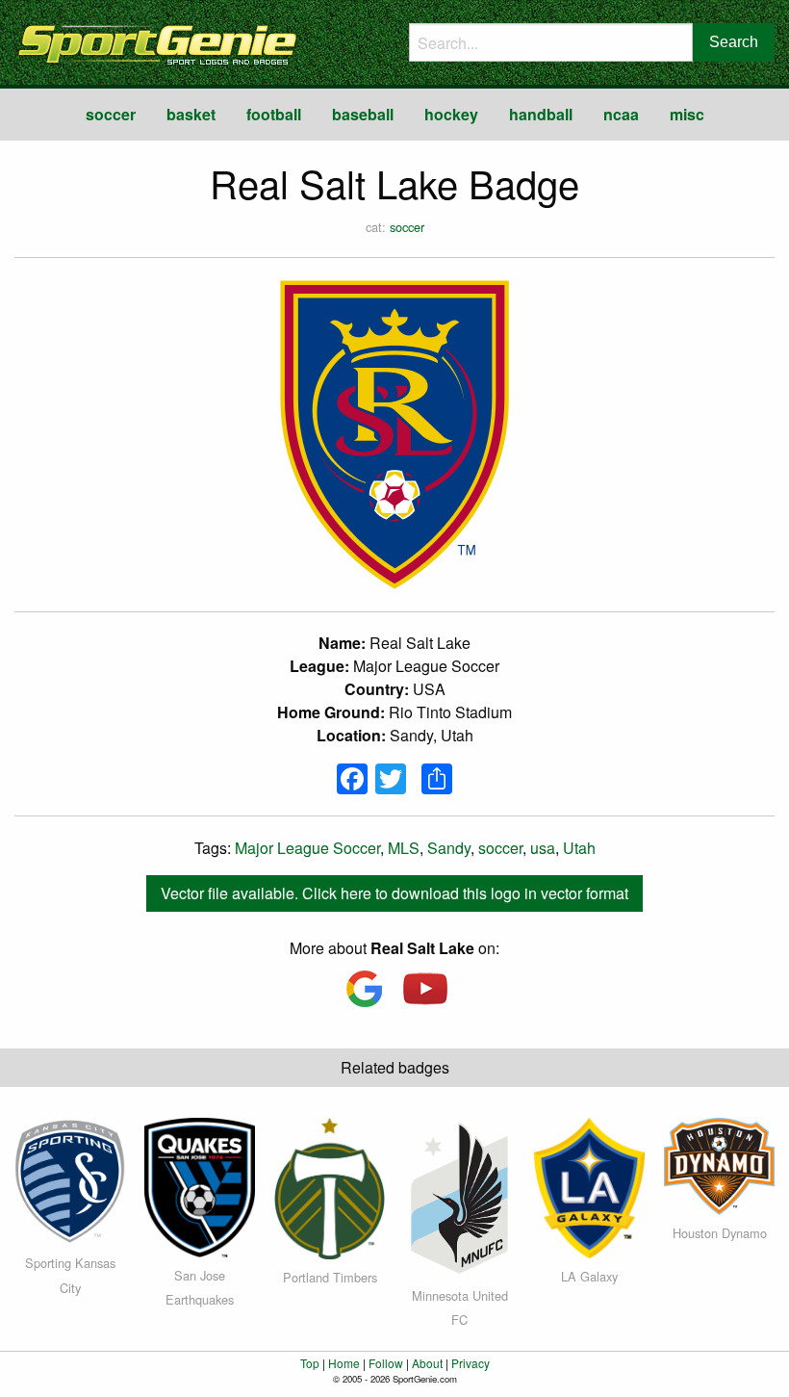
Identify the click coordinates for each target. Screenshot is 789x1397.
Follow (386, 1363)
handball (541, 114)
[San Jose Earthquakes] (199, 1186)
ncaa (621, 114)
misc (687, 114)
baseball (363, 114)
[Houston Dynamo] (719, 1164)
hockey (451, 114)
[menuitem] (110, 114)
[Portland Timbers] (329, 1187)
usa (542, 848)
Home (344, 1363)
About (427, 1363)
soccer (111, 114)
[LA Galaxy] (589, 1187)
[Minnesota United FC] (459, 1195)
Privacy (470, 1363)
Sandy (449, 848)
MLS (404, 848)
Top (309, 1363)
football (273, 114)
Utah (579, 848)
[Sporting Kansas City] (69, 1179)
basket (191, 114)
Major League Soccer (307, 848)
